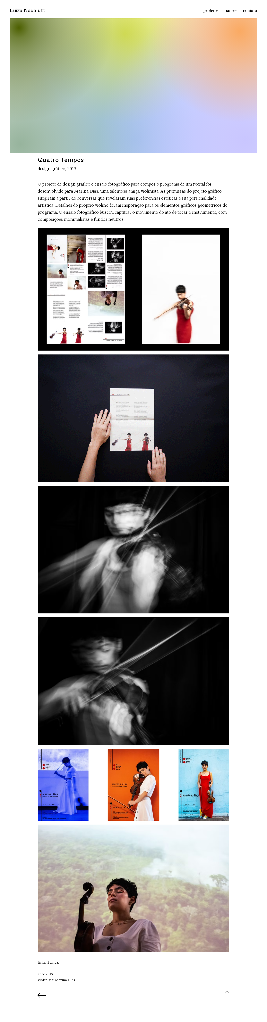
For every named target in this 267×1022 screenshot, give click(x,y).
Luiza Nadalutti (28, 10)
